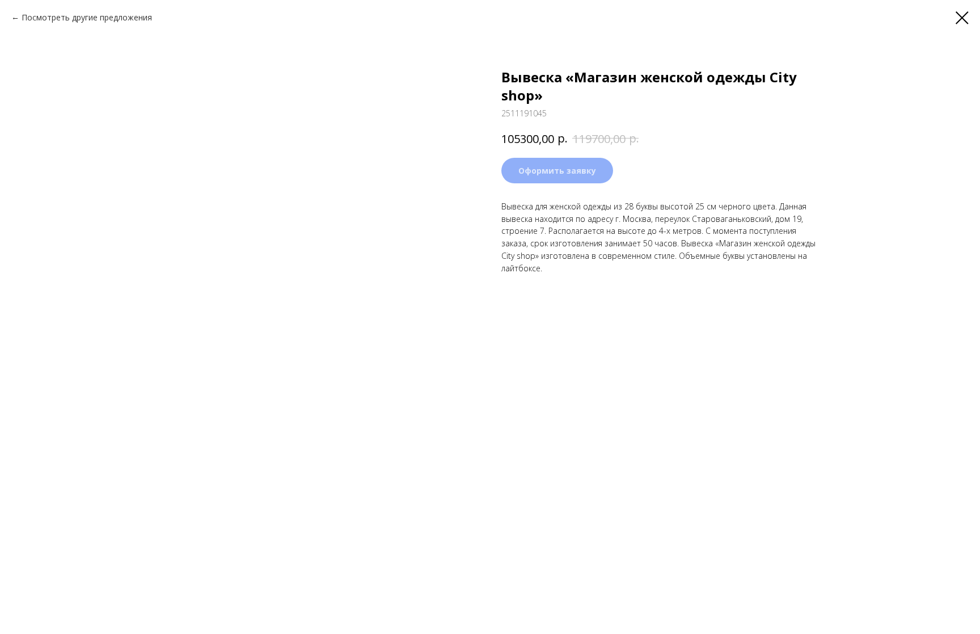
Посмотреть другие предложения (87, 17)
